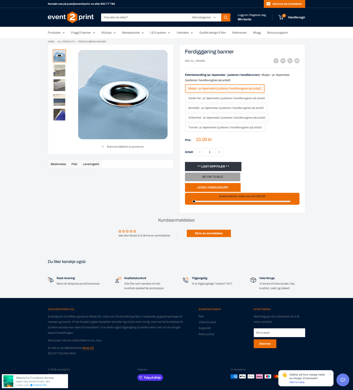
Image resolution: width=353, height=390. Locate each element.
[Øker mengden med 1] (219, 152)
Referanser (239, 32)
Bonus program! (277, 32)
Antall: (189, 152)
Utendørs (183, 32)
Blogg (257, 32)
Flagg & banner (81, 32)
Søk (201, 316)
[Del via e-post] (296, 61)
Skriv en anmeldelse (209, 233)
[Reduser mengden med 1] (200, 152)
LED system (158, 32)
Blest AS (88, 347)
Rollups (106, 32)
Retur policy (206, 334)
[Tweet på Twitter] (290, 61)
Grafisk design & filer (212, 32)
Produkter (54, 32)
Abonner (265, 343)
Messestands (131, 32)
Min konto (244, 19)
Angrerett (205, 328)
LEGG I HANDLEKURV (212, 187)
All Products (66, 41)
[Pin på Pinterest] (283, 61)
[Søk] (225, 17)
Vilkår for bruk (207, 322)
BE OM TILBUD (212, 176)
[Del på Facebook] (276, 61)
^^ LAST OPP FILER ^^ (213, 166)
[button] (342, 379)
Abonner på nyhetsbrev (287, 3)
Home (51, 41)
